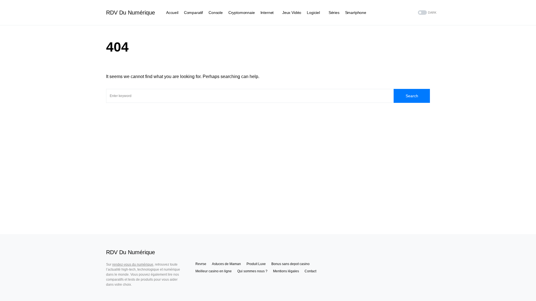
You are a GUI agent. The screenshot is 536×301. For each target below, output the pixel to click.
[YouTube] (404, 12)
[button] (426, 12)
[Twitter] (397, 12)
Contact (310, 271)
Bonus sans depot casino (290, 264)
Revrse (200, 264)
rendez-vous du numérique (132, 264)
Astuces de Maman (226, 264)
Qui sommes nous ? (252, 271)
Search (412, 96)
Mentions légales (286, 271)
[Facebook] (390, 12)
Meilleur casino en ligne (213, 271)
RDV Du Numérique (130, 12)
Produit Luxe (256, 264)
